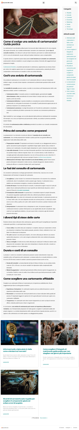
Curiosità (69, 17)
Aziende (69, 15)
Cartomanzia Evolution (9, 67)
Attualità (69, 12)
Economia (69, 19)
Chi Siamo (61, 427)
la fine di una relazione (45, 157)
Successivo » (43, 418)
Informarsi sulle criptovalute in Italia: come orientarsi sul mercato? (71, 42)
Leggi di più (6, 362)
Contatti (75, 427)
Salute (68, 24)
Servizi (69, 26)
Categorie (68, 427)
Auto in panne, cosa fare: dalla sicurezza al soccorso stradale (71, 96)
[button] (43, 2)
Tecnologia (70, 29)
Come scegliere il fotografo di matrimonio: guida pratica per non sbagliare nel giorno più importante (71, 56)
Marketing (69, 22)
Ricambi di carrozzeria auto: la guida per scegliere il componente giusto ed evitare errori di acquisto (71, 72)
